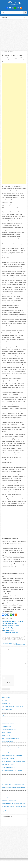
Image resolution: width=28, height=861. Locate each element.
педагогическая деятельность (10, 638)
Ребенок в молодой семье (19, 644)
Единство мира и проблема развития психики (12, 706)
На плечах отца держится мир (9, 643)
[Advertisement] (14, 35)
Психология (4, 700)
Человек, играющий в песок (8, 767)
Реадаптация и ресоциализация (9, 800)
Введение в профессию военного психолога (12, 755)
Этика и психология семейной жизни (13, 636)
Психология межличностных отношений (13, 621)
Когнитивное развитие (7, 709)
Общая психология (6, 703)
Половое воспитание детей (8, 778)
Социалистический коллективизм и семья (13, 628)
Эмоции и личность (6, 732)
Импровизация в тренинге (8, 764)
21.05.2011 (5, 51)
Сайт (19, 672)
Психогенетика (5, 781)
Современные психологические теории (11, 715)
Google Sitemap (5, 810)
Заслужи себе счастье (6, 735)
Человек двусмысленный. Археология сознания (13, 773)
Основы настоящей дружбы (10, 623)
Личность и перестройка (7, 741)
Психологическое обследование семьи (10, 749)
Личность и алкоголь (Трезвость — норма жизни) (13, 761)
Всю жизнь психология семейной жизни (11, 744)
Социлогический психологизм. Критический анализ (14, 776)
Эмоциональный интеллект (8, 758)
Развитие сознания (6, 712)
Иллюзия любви (5, 797)
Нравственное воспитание (8, 723)
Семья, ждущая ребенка (9, 627)
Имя (19, 666)
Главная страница (6, 697)
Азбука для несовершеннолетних (9, 729)
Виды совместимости (8, 630)
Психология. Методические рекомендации (11, 747)
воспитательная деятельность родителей (12, 637)
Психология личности (7, 718)
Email (20, 669)
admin (11, 51)
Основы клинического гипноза (9, 794)
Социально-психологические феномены (11, 720)
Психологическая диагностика (9, 792)
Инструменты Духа (6, 752)
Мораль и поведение (6, 726)
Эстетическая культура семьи (10, 632)
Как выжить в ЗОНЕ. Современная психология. (13, 784)
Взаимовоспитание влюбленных (11, 625)
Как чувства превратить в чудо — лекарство (12, 770)
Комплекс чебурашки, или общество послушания (13, 803)
